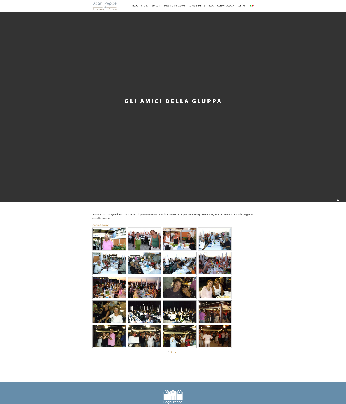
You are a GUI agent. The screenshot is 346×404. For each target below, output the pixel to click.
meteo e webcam (225, 6)
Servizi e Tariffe (197, 6)
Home (135, 6)
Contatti (242, 6)
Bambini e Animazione (174, 6)
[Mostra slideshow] (100, 225)
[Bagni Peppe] (106, 6)
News (211, 6)
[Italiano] (251, 6)
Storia (145, 6)
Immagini (156, 6)
